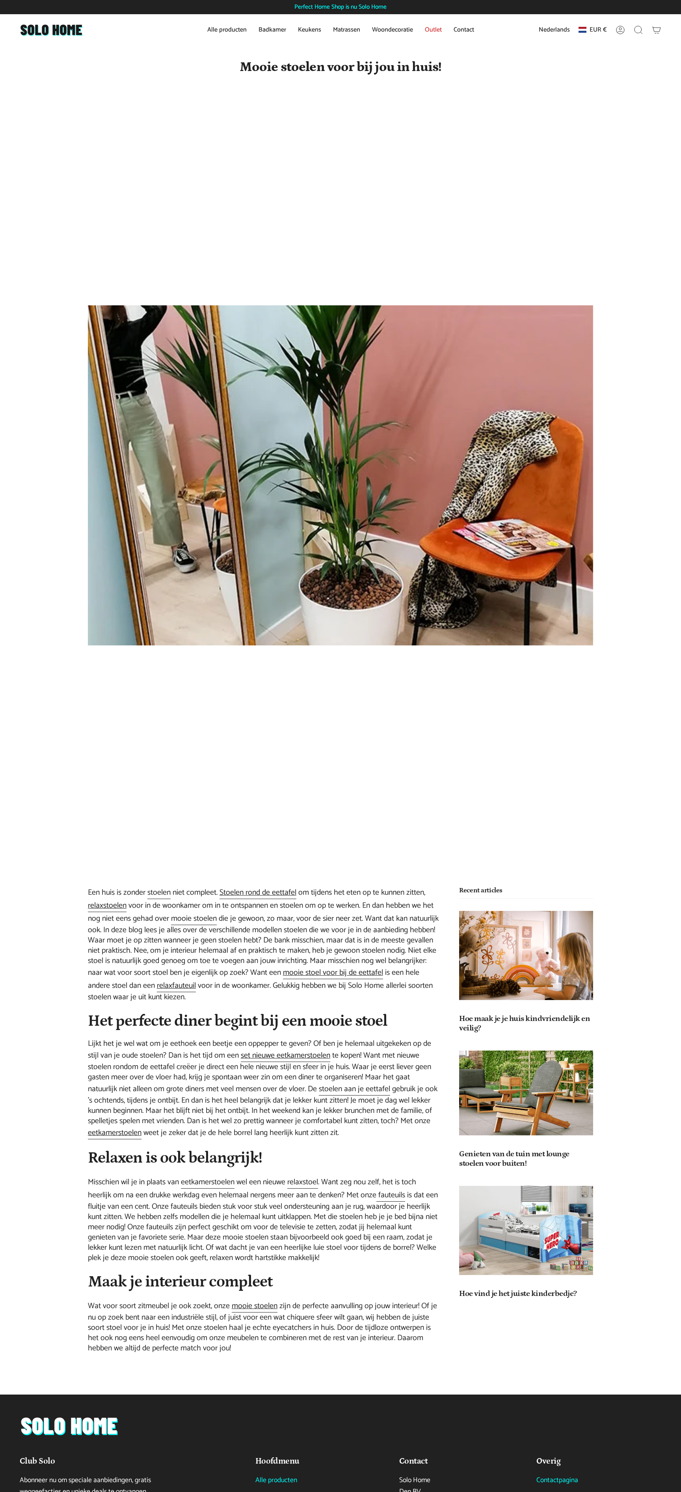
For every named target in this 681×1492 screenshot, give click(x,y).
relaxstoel (302, 1182)
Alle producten (276, 1480)
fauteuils (390, 1195)
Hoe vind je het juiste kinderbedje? (518, 1294)
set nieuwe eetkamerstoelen (285, 1055)
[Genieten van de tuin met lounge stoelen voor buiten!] (526, 1093)
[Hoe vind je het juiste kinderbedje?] (526, 1230)
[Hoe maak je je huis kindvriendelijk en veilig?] (526, 955)
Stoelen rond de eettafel (258, 892)
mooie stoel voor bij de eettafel (333, 972)
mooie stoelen (194, 918)
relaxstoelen (107, 905)
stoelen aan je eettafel (354, 1089)
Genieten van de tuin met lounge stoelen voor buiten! (514, 1159)
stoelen (159, 892)
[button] (638, 30)
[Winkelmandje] (657, 30)
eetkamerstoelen (114, 1132)
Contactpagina (557, 1480)
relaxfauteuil (176, 985)
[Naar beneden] (69, 1426)
